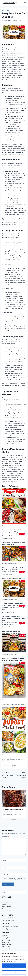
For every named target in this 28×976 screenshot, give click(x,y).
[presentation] (14, 798)
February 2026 (6, 938)
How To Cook (5, 909)
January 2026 (6, 940)
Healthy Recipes (6, 906)
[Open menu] (25, 3)
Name (5, 860)
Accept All (14, 965)
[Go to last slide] (4, 804)
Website (5, 874)
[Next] (24, 804)
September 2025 (6, 949)
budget (5, 765)
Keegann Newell (7, 20)
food (10, 765)
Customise (14, 969)
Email (5, 867)
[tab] (12, 819)
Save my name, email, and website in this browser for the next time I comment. (14, 879)
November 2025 (6, 944)
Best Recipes (5, 10)
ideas (14, 765)
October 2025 (6, 947)
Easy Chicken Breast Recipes (10, 926)
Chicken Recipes (6, 904)
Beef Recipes (5, 900)
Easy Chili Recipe (6, 923)
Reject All (14, 972)
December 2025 (6, 942)
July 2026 (4, 935)
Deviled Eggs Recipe (7, 929)
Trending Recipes (7, 911)
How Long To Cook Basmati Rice (7, 775)
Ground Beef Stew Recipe (21, 775)
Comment (5, 836)
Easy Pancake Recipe (8, 918)
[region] (14, 963)
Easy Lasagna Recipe (8, 920)
